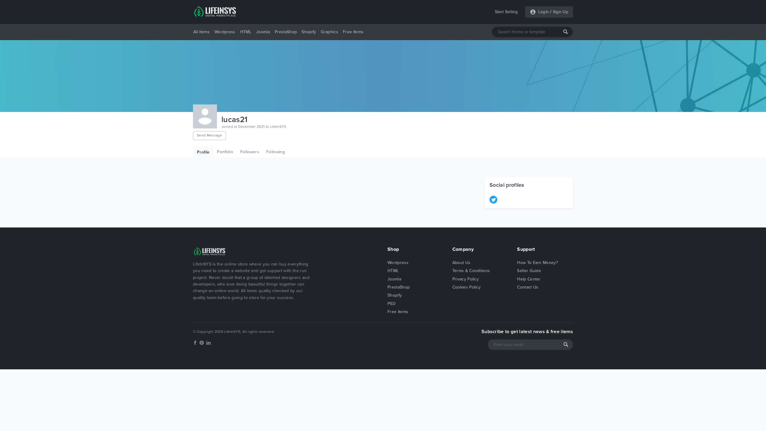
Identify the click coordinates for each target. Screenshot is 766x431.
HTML (245, 31)
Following (275, 151)
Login (543, 11)
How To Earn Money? (537, 262)
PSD (391, 303)
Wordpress (225, 31)
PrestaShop (286, 31)
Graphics (329, 31)
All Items (201, 31)
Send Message (209, 135)
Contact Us (527, 287)
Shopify (309, 31)
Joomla (263, 31)
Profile (203, 152)
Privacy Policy (465, 279)
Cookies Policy (466, 287)
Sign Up (560, 11)
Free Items (353, 31)
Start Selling (506, 11)
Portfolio (225, 151)
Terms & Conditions (471, 270)
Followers (249, 151)
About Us (461, 262)
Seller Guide (529, 270)
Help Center (529, 279)
